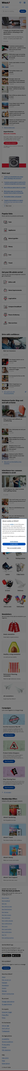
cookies (12, 524)
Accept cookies (14, 544)
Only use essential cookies (14, 548)
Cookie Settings (14, 541)
